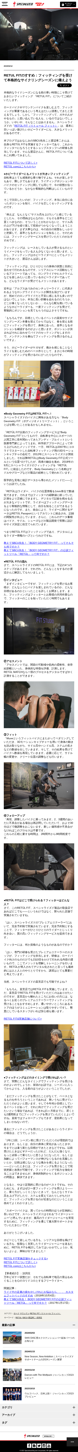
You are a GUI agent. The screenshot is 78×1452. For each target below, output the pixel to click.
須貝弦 (39, 1318)
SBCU (25, 1318)
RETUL (19, 1318)
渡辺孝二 (32, 1318)
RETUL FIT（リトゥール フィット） (45, 1313)
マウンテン (24, 1313)
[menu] (72, 1441)
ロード (16, 1313)
